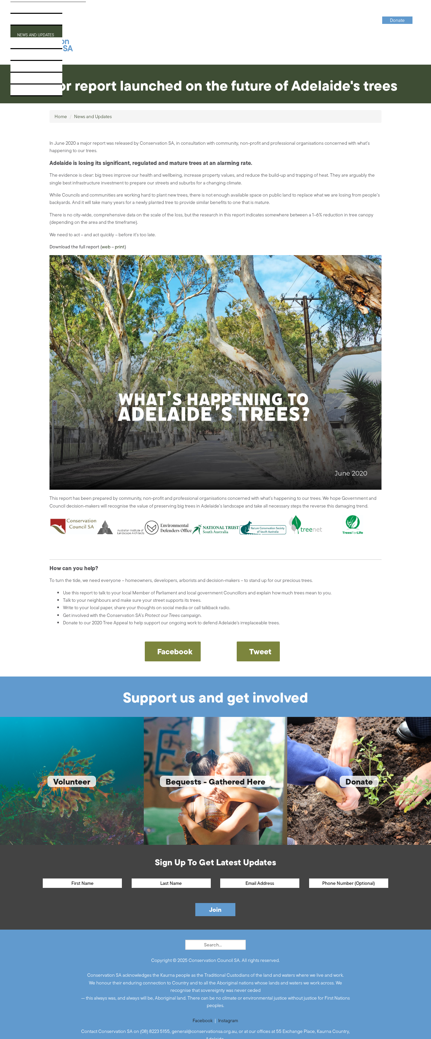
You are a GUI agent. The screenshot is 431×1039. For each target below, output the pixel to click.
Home (61, 116)
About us (26, 9)
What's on (27, 44)
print (120, 246)
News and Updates (37, 33)
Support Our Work (38, 56)
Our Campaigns (34, 21)
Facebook (202, 1020)
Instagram (228, 1020)
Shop (20, 80)
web (106, 246)
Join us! (24, 68)
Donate (23, 92)
